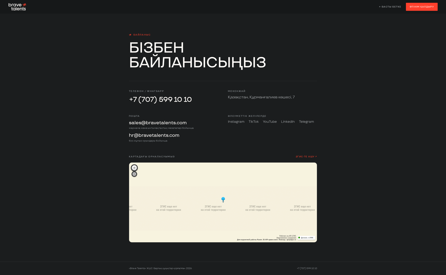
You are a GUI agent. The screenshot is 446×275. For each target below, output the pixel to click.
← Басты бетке (390, 6)
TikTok (254, 121)
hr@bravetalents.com (154, 135)
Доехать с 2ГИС (307, 238)
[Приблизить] (134, 167)
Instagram (236, 121)
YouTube (270, 121)
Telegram (306, 121)
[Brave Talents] (17, 7)
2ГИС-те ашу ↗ (306, 156)
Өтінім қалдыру (422, 6)
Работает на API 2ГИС (287, 236)
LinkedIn (288, 121)
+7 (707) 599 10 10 (160, 99)
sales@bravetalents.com (158, 122)
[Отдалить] (134, 174)
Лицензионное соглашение (286, 238)
